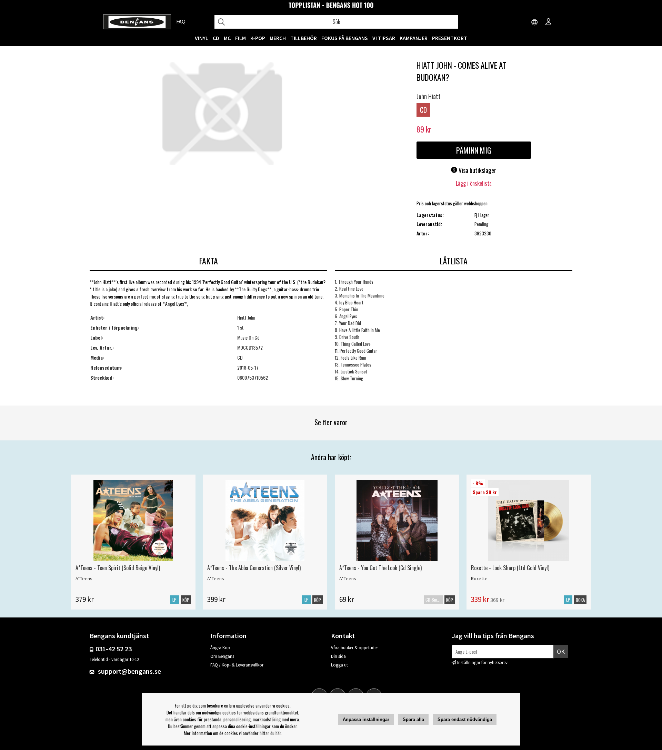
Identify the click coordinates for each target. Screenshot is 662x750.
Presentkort (449, 38)
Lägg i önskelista (474, 183)
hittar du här (270, 733)
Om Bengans (222, 656)
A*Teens (84, 578)
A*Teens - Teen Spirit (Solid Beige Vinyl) (118, 568)
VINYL (201, 38)
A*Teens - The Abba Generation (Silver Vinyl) (254, 568)
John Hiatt (429, 96)
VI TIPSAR (383, 38)
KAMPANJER (414, 38)
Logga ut (339, 665)
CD (216, 38)
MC (227, 38)
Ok (561, 651)
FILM (240, 38)
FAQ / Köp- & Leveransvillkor (236, 665)
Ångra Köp (220, 648)
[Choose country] (535, 22)
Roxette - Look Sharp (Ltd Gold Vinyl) (510, 568)
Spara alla (413, 719)
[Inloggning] (548, 22)
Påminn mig (473, 150)
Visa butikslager (476, 170)
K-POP (257, 38)
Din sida (338, 656)
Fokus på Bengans (344, 38)
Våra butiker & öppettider (354, 648)
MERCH (278, 38)
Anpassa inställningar (366, 719)
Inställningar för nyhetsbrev (482, 662)
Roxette (479, 578)
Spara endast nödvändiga (465, 719)
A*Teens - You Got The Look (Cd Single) (380, 568)
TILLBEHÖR (303, 38)
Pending (481, 224)
